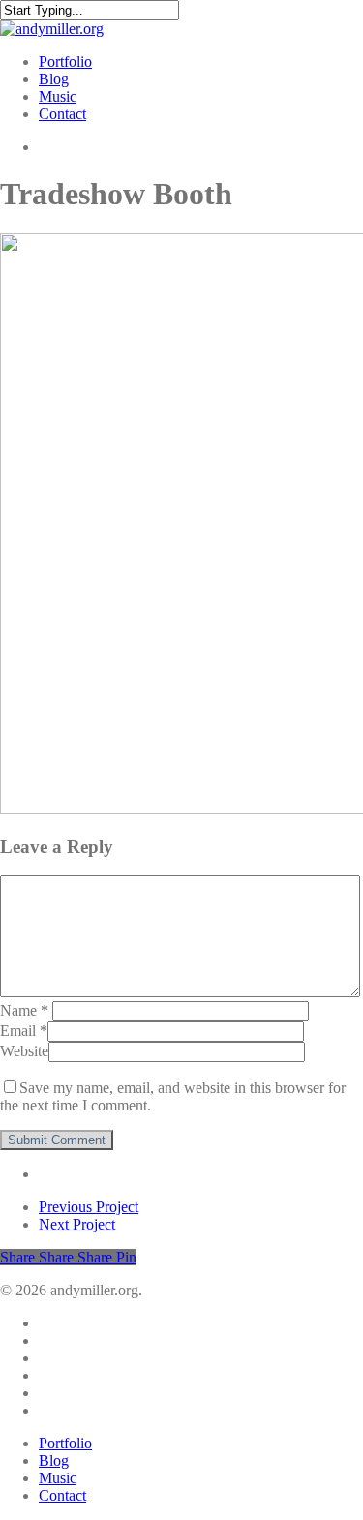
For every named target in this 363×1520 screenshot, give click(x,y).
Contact (62, 1495)
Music (57, 1478)
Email (23, 1030)
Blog (54, 1460)
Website (24, 1051)
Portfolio (65, 1443)
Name (24, 1010)
